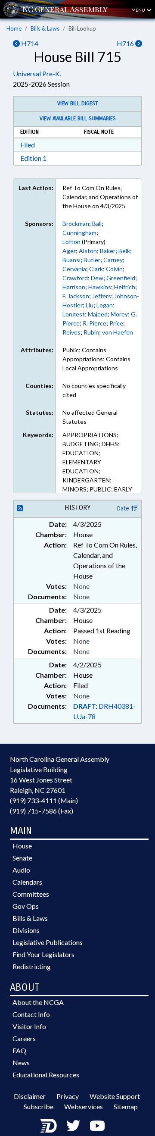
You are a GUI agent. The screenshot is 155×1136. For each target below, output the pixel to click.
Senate (22, 858)
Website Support (115, 1096)
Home (14, 28)
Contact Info (31, 1014)
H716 (126, 43)
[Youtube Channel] (97, 1125)
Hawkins (99, 287)
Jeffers (101, 296)
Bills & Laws (45, 28)
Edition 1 (33, 158)
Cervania (74, 268)
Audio (21, 870)
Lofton (71, 241)
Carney (113, 259)
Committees (30, 894)
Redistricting (31, 966)
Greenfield (120, 278)
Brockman (75, 223)
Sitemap (126, 1106)
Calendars (27, 882)
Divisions (26, 930)
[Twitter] (73, 1125)
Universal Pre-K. (37, 73)
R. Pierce (94, 323)
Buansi (71, 259)
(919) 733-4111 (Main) (44, 800)
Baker (107, 250)
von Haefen (117, 332)
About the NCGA (38, 1002)
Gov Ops (25, 906)
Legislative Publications (47, 942)
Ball (97, 223)
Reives (71, 332)
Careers (24, 1038)
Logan (104, 305)
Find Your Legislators (43, 954)
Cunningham (79, 232)
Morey (119, 314)
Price (116, 323)
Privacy (67, 1096)
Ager (69, 250)
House (22, 846)
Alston (88, 250)
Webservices (83, 1106)
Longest (73, 314)
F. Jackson (75, 296)
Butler (92, 259)
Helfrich (124, 287)
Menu (138, 10)
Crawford (75, 278)
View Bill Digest (77, 103)
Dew (97, 278)
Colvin (114, 268)
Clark (96, 268)
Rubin (91, 332)
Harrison (73, 287)
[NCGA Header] (65, 9)
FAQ (19, 1050)
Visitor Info (29, 1026)
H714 (29, 43)
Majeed (98, 314)
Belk (124, 250)
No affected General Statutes (90, 417)
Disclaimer (30, 1096)
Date (124, 508)
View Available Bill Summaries (78, 118)
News (21, 1062)
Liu (89, 305)
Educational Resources (45, 1074)
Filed (27, 145)
